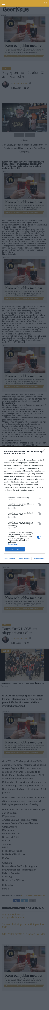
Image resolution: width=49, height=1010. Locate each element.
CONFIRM (15, 549)
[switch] (39, 504)
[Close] (43, 451)
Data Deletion (9, 558)
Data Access (24, 558)
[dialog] (24, 505)
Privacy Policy (39, 558)
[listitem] (24, 498)
